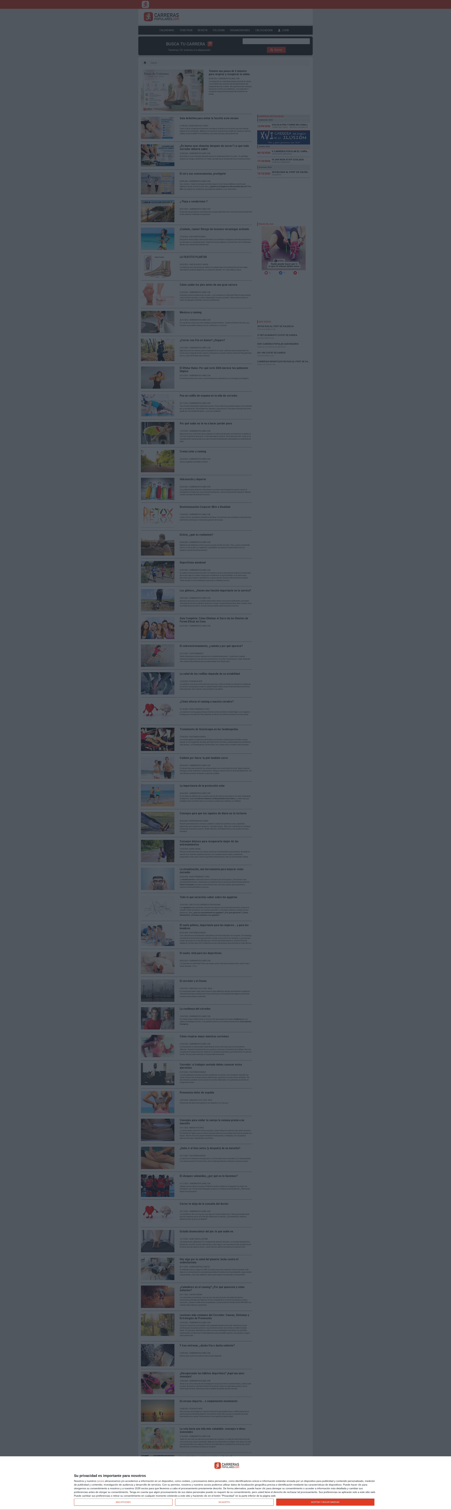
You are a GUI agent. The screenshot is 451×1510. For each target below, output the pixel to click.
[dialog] (225, 1483)
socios (100, 1481)
